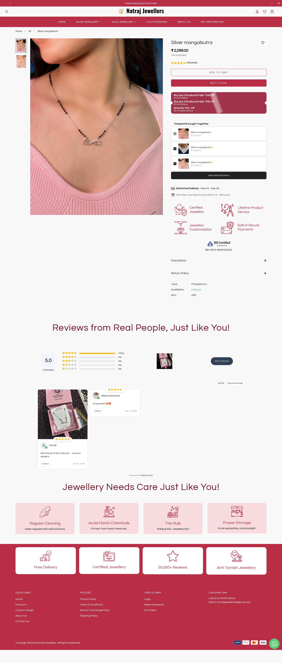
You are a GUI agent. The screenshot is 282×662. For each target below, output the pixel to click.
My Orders (150, 610)
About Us (184, 22)
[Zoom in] (156, 45)
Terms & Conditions (91, 604)
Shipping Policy (89, 615)
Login (147, 599)
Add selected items (218, 175)
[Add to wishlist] (262, 42)
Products (21, 604)
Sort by (221, 383)
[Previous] (10, 3)
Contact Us (22, 621)
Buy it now (219, 83)
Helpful (45, 464)
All (29, 31)
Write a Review (222, 361)
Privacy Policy (88, 599)
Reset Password (154, 604)
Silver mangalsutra (201, 132)
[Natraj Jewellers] (141, 12)
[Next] (271, 3)
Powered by (141, 475)
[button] (272, 11)
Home (62, 22)
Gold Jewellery (122, 22)
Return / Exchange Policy (95, 610)
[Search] (6, 11)
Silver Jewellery (87, 22)
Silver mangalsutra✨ (202, 147)
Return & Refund (212, 22)
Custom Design (156, 22)
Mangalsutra (199, 284)
